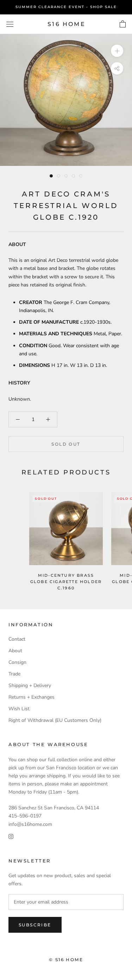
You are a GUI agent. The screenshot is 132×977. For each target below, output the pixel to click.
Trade (14, 674)
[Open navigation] (9, 24)
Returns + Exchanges (31, 697)
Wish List (19, 708)
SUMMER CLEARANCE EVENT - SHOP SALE (66, 7)
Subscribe (35, 924)
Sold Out (65, 444)
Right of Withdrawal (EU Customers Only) (54, 720)
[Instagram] (10, 836)
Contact (16, 639)
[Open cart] (123, 24)
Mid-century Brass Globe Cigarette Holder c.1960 (66, 581)
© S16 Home (66, 959)
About (15, 650)
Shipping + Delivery (29, 685)
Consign (17, 662)
